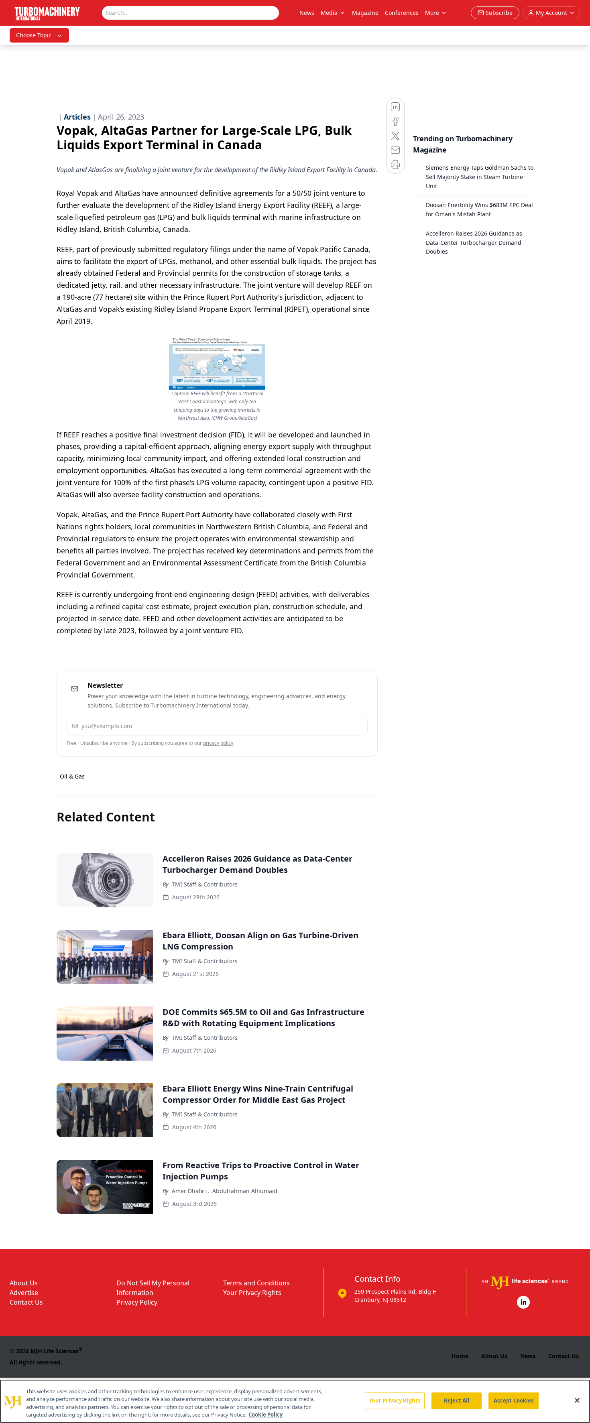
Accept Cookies (514, 1400)
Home (460, 1356)
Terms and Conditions (256, 1283)
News (306, 12)
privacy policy (218, 743)
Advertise (24, 1292)
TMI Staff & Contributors (205, 884)
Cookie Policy (265, 1414)
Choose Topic (33, 35)
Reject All (456, 1400)
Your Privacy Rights (252, 1292)
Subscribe (336, 726)
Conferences (402, 12)
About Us (24, 1283)
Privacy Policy (136, 1302)
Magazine (365, 12)
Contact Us (26, 1302)
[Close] (577, 1400)
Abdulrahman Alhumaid (244, 1191)
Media (329, 12)
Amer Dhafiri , (190, 1191)
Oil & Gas (72, 776)
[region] (295, 1401)
